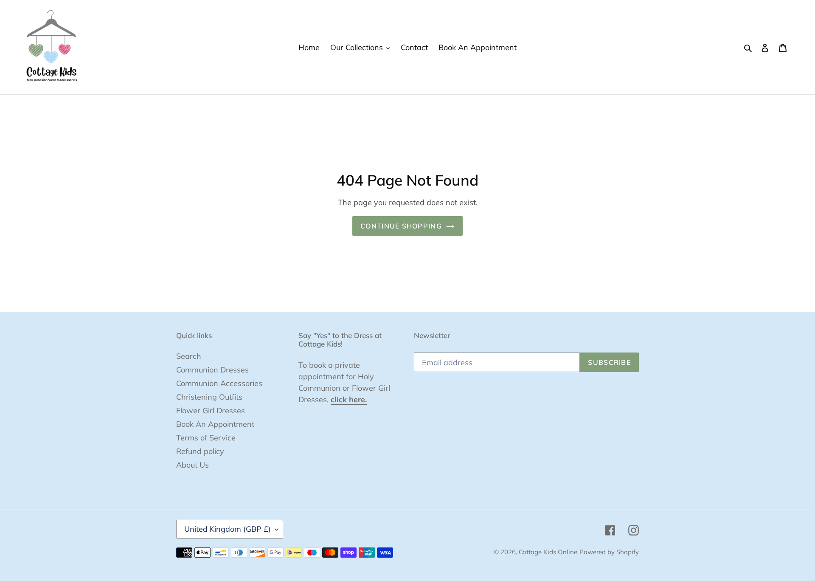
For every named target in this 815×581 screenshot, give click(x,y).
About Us (192, 465)
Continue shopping (401, 226)
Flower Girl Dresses (210, 410)
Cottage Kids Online (548, 552)
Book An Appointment (215, 424)
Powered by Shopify (609, 552)
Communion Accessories (219, 383)
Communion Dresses (212, 370)
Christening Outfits (209, 397)
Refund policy (200, 451)
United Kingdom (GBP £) (227, 529)
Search (188, 356)
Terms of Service (206, 438)
